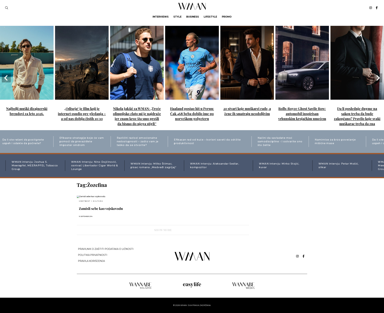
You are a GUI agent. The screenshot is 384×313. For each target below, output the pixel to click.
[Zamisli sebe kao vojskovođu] (105, 197)
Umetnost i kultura (91, 201)
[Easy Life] (192, 287)
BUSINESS (192, 16)
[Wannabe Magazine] (140, 288)
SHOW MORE (163, 230)
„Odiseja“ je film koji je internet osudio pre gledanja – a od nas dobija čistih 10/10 (82, 113)
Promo (227, 16)
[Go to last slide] (6, 77)
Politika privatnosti (92, 255)
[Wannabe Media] (243, 288)
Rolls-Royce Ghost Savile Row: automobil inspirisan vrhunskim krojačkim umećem (302, 113)
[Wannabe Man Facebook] (376, 8)
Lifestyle (210, 16)
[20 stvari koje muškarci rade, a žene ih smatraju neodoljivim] (247, 97)
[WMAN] (192, 9)
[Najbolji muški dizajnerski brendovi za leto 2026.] (27, 97)
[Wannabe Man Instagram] (371, 8)
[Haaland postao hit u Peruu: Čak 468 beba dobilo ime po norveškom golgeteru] (192, 97)
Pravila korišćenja (91, 261)
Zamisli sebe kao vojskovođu (101, 208)
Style (177, 16)
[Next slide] (377, 77)
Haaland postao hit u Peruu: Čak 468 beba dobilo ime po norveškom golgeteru (192, 113)
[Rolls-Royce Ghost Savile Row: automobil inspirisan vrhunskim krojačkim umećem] (302, 97)
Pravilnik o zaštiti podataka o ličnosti (106, 249)
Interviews (161, 16)
